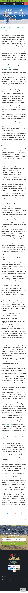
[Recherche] (22, 3)
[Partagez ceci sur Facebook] (11, 513)
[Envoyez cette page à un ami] (20, 513)
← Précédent (17, 27)
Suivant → (24, 27)
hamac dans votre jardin (7, 67)
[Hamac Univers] (14, 3)
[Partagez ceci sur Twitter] (7, 513)
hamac (7, 424)
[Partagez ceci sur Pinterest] (16, 513)
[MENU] (1, 3)
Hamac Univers (11, 587)
